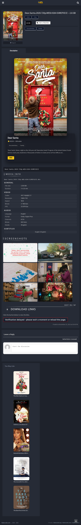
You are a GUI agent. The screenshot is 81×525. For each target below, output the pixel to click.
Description (14, 51)
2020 (28, 17)
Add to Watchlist (44, 23)
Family (40, 28)
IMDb (10, 158)
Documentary (30, 28)
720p (35, 17)
